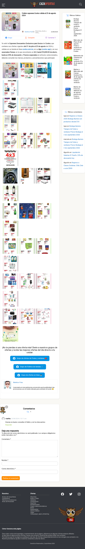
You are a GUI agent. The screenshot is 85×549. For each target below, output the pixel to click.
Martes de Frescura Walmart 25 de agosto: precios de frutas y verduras (77, 92)
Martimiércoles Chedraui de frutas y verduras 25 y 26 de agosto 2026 (79, 60)
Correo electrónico (9, 469)
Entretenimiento (35, 504)
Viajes (32, 512)
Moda (32, 507)
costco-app (46, 49)
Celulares (33, 500)
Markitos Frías (18, 382)
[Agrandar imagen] (11, 13)
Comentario (6, 439)
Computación (34, 501)
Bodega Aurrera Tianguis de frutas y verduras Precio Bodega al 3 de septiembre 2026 (78, 27)
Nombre (5, 460)
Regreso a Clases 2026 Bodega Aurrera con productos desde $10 (73, 119)
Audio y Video (34, 498)
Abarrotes (38, 31)
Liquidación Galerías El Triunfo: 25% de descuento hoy (73, 155)
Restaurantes (34, 509)
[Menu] (3, 4)
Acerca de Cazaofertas (9, 497)
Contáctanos (6, 498)
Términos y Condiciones (9, 500)
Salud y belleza (34, 511)
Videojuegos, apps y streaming (39, 514)
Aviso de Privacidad (8, 501)
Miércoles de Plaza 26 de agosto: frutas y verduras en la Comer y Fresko (78, 45)
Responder (8, 425)
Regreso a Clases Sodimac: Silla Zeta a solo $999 (73, 165)
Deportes (33, 503)
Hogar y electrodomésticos (38, 506)
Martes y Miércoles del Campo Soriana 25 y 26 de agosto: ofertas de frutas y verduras (78, 76)
